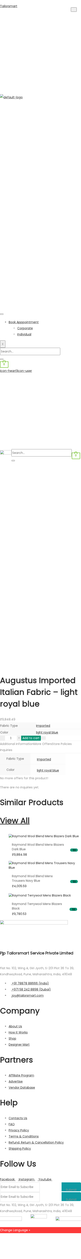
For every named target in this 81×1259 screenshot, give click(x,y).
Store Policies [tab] (62, 744)
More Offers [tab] (43, 744)
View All (15, 820)
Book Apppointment (24, 322)
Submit (71, 1189)
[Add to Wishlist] (43, 738)
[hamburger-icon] (1, 314)
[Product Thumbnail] (74, 9)
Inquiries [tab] (6, 750)
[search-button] (1, 359)
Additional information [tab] (17, 744)
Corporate (25, 328)
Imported (43, 725)
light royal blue (47, 732)
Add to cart (31, 738)
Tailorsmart (8, 6)
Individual (24, 334)
